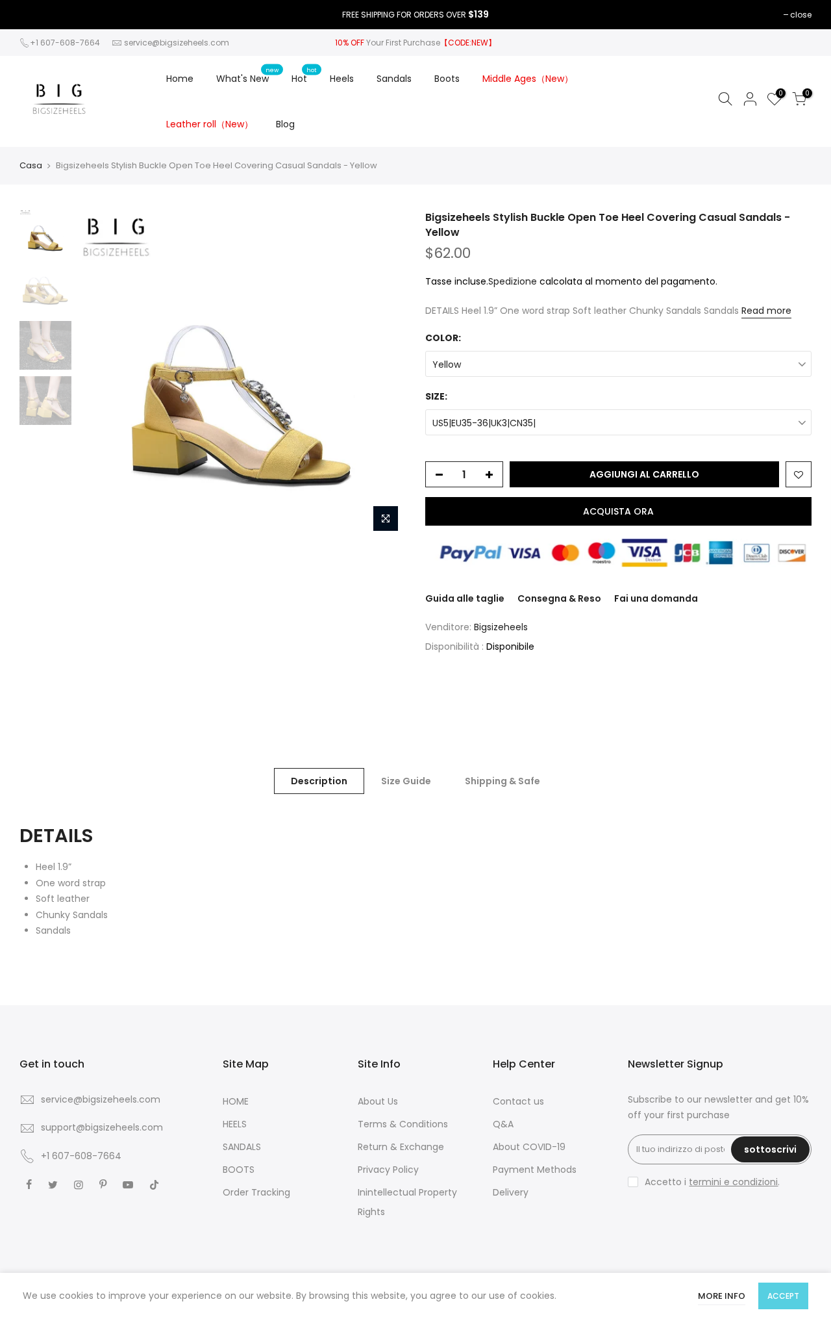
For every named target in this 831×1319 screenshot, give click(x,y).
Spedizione (512, 281)
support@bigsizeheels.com (102, 1127)
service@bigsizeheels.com (176, 42)
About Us (378, 1101)
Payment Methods (535, 1169)
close (801, 14)
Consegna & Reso (559, 598)
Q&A (503, 1124)
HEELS (235, 1124)
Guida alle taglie (464, 598)
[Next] (383, 374)
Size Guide (406, 781)
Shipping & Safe (502, 781)
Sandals (394, 78)
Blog (285, 124)
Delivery (510, 1192)
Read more (766, 310)
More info (721, 1296)
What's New (247, 75)
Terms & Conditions (403, 1124)
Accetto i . (712, 1181)
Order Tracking (256, 1192)
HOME (236, 1101)
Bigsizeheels (501, 627)
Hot (304, 75)
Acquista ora (618, 511)
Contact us (518, 1101)
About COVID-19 (529, 1146)
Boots (447, 78)
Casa (30, 166)
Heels (342, 78)
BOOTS (238, 1169)
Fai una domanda (656, 598)
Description (319, 781)
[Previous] (101, 374)
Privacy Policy (388, 1169)
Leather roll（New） (209, 124)
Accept (783, 1295)
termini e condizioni (733, 1181)
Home (179, 78)
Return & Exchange (401, 1146)
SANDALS (242, 1146)
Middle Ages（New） (527, 78)
